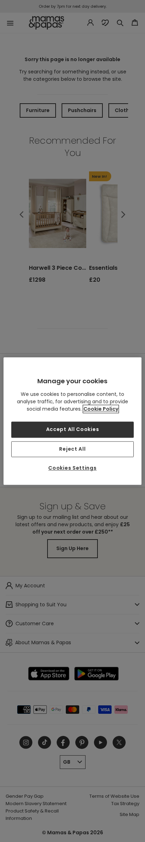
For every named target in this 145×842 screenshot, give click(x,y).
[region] (72, 421)
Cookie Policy (100, 408)
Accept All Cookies (72, 429)
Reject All (72, 448)
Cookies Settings (72, 468)
